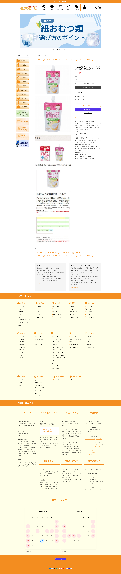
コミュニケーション (75, 347)
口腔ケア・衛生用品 (75, 339)
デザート (54, 363)
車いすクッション (39, 390)
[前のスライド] (49, 49)
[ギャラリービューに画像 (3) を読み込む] (53, 188)
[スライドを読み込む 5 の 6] (62, 49)
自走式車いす (38, 382)
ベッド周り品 (90, 347)
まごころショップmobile (93, 447)
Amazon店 (94, 452)
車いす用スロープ (39, 396)
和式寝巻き (21, 312)
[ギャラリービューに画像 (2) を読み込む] (53, 151)
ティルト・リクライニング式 (42, 388)
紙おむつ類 (89, 312)
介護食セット (55, 368)
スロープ (20, 382)
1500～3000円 (52, 253)
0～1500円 (40, 253)
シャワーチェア (22, 347)
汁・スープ (55, 366)
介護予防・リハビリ (75, 344)
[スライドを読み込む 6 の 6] (64, 49)
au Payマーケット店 (93, 450)
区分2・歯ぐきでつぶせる (59, 350)
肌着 (19, 325)
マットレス (89, 344)
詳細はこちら (40, 283)
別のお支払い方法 (88, 112)
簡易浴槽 (20, 358)
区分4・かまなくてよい (58, 355)
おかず (54, 360)
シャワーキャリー (23, 355)
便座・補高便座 (73, 312)
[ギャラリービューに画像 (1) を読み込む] (53, 114)
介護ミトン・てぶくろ (24, 319)
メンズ (38, 314)
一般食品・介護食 (70, 59)
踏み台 (20, 385)
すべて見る (21, 306)
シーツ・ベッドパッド (92, 339)
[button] (52, 7)
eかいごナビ (99, 439)
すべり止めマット (23, 339)
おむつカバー (89, 314)
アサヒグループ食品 (85, 59)
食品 (39, 59)
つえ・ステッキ (57, 309)
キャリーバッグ (57, 317)
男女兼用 (38, 309)
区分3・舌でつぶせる (57, 352)
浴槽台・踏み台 (22, 350)
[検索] (27, 55)
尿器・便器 (72, 314)
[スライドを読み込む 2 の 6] (55, 49)
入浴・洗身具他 (22, 342)
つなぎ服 (20, 309)
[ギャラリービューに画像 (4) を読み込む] (53, 225)
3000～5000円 (66, 253)
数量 (76, 76)
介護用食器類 (38, 344)
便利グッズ (73, 342)
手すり (20, 388)
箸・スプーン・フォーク (41, 342)
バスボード (21, 352)
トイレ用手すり (73, 317)
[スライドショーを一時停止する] (71, 49)
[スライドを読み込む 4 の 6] (60, 49)
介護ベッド (89, 342)
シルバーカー (56, 312)
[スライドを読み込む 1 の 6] (53, 49)
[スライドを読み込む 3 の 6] (58, 49)
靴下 (19, 317)
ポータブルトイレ (74, 309)
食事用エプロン (39, 339)
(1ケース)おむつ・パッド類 (93, 309)
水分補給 (54, 344)
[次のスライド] (67, 49)
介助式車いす (38, 385)
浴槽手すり (21, 344)
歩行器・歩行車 (57, 314)
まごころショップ (90, 439)
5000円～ (78, 253)
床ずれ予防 (89, 350)
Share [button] (78, 117)
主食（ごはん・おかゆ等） (59, 358)
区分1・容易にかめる (57, 347)
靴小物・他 (39, 317)
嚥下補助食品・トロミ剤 (53, 59)
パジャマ (20, 314)
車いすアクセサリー (40, 393)
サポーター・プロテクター (25, 322)
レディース (39, 312)
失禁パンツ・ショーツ (92, 317)
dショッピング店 (93, 454)
